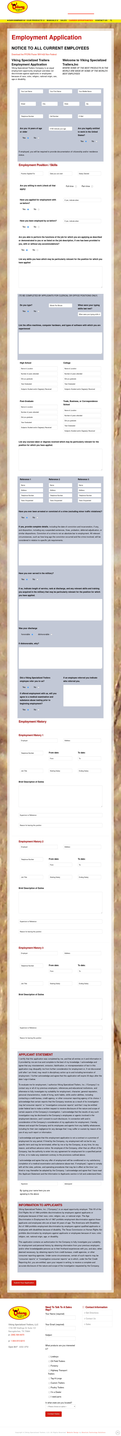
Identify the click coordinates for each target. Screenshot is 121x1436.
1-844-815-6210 (18, 1340)
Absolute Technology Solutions (94, 1432)
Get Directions (92, 1312)
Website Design (73, 1432)
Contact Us (91, 1318)
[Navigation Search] (111, 16)
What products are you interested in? (60, 1347)
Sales (88, 1324)
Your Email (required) (54, 1324)
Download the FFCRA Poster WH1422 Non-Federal (34, 54)
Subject (48, 1334)
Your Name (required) (54, 1313)
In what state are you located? (58, 1402)
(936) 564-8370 (17, 1334)
